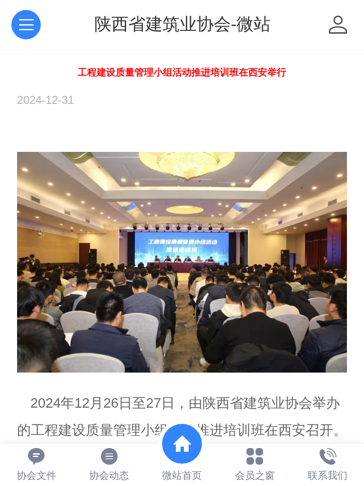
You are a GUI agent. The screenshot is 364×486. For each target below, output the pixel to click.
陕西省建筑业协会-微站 (182, 24)
